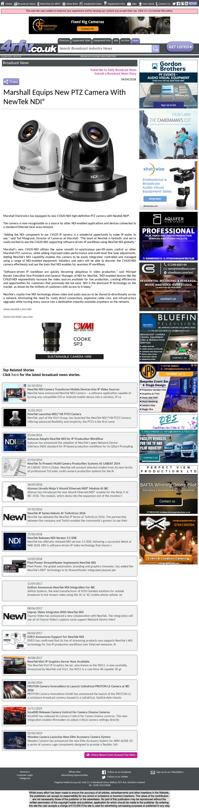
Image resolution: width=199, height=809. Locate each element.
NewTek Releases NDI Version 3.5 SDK (52, 538)
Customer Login (25, 775)
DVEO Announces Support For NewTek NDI (55, 637)
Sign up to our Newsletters (169, 772)
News (136, 40)
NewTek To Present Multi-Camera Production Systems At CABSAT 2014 (73, 463)
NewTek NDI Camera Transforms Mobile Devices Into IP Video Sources (73, 389)
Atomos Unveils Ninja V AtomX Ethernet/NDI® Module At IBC (67, 488)
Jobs (134, 4)
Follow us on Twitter (117, 777)
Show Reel (72, 4)
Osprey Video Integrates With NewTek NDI (55, 612)
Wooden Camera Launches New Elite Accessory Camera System (69, 737)
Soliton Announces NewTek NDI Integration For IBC (61, 587)
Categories (24, 778)
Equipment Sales (93, 4)
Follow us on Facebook (119, 772)
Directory (64, 40)
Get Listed (148, 4)
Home (8, 4)
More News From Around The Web (113, 755)
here (146, 11)
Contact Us (164, 4)
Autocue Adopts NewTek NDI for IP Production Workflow (65, 439)
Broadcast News (26, 4)
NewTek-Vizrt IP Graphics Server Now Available (58, 661)
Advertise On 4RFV (50, 4)
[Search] (155, 49)
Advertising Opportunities (74, 775)
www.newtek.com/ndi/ (17, 309)
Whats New (74, 772)
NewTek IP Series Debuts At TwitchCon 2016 (56, 513)
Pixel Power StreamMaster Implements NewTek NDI (61, 562)
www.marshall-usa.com (18, 317)
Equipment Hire (116, 4)
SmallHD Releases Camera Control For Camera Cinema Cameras (68, 712)
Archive (125, 40)
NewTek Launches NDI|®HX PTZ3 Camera (54, 414)
